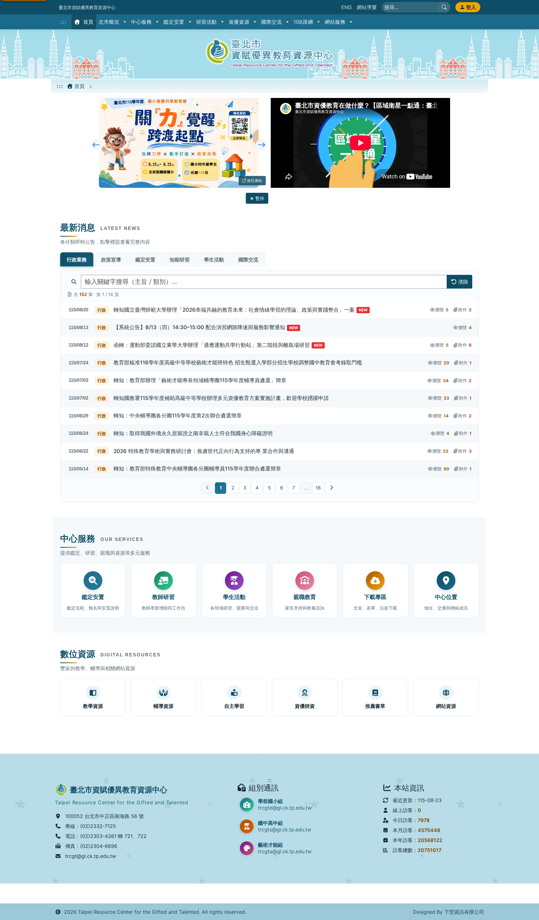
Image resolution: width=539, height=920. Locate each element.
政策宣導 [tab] (111, 259)
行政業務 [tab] (77, 259)
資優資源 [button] (240, 22)
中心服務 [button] (142, 22)
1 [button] (221, 488)
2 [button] (232, 488)
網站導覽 (367, 7)
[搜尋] (444, 7)
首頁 (87, 22)
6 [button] (281, 488)
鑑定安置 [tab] (145, 259)
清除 (463, 282)
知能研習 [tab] (180, 259)
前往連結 (256, 180)
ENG (346, 7)
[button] (269, 310)
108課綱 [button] (304, 22)
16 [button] (318, 488)
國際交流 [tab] (248, 259)
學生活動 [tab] (214, 259)
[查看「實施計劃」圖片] (179, 143)
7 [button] (293, 488)
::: (64, 22)
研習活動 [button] (207, 22)
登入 (471, 7)
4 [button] (257, 488)
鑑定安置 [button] (174, 22)
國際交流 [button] (272, 22)
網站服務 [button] (336, 22)
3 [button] (244, 488)
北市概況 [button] (110, 22)
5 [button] (269, 488)
